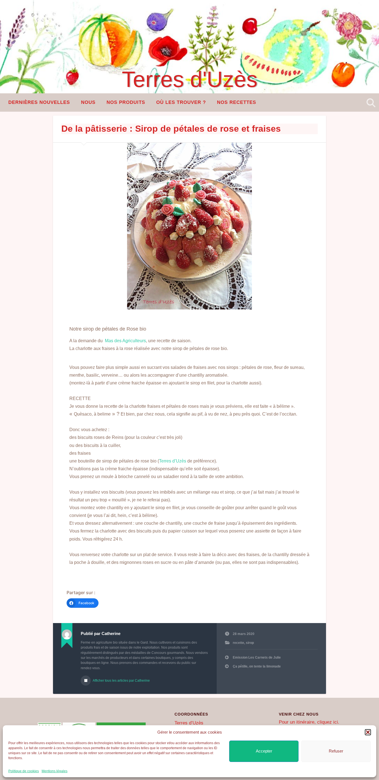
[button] (368, 732)
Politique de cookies (23, 771)
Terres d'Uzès (189, 79)
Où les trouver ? (181, 102)
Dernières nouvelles (39, 102)
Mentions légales (54, 771)
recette (238, 643)
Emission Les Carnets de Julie (257, 657)
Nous (88, 102)
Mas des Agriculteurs (125, 340)
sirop (250, 643)
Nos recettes (236, 102)
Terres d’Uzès (172, 461)
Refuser (336, 751)
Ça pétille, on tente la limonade (257, 666)
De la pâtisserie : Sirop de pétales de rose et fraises (171, 129)
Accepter (264, 751)
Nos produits (126, 102)
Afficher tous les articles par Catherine (121, 680)
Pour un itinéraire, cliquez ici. (309, 722)
